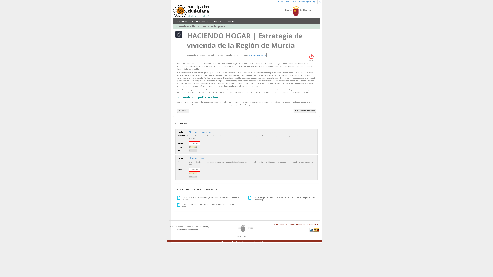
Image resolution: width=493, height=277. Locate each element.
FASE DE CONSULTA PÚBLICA (202, 132)
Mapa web (290, 224)
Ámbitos (217, 21)
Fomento (231, 21)
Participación (181, 21)
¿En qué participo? (200, 21)
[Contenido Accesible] (320, 2)
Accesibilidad (279, 224)
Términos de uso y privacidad (306, 224)
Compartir (184, 111)
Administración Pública (257, 55)
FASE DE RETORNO (198, 158)
